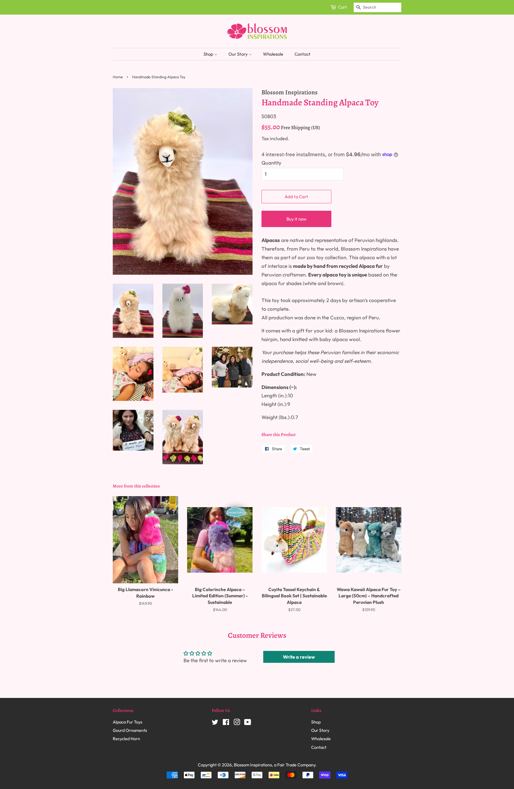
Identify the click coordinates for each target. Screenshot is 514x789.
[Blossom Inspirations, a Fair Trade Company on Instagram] (237, 723)
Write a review (299, 657)
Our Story (238, 54)
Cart (342, 7)
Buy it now (296, 219)
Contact (302, 54)
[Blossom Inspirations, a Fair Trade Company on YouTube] (247, 723)
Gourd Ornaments (130, 730)
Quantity (271, 163)
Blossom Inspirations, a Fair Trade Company (274, 765)
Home (118, 76)
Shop (208, 54)
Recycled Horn (126, 738)
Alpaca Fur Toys (127, 722)
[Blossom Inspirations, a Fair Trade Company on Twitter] (215, 723)
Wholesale (273, 54)
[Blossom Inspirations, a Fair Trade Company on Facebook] (225, 723)
